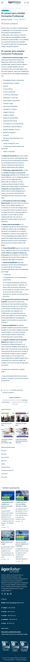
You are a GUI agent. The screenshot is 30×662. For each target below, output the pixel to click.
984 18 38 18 (11, 608)
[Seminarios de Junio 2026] (7, 417)
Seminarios (4, 477)
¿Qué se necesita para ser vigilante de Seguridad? (22, 544)
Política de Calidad (21, 659)
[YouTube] (11, 593)
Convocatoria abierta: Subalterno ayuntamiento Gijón (7, 441)
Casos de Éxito (5, 457)
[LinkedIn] (8, 593)
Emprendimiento (5, 467)
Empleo (3, 464)
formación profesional (17, 390)
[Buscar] (28, 2)
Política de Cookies (9, 659)
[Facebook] (2, 593)
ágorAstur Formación (6, 19)
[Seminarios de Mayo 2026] (22, 417)
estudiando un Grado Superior (11, 189)
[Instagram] (5, 593)
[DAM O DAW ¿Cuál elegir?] (7, 535)
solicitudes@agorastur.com (15, 603)
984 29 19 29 (11, 612)
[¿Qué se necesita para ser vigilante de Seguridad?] (22, 535)
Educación (5, 10)
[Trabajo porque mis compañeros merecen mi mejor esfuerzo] (7, 495)
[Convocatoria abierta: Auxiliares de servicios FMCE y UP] (22, 433)
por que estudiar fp (8, 392)
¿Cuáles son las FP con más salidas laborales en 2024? (21, 504)
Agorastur (4, 454)
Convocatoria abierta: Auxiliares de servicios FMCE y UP (21, 441)
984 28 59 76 (13, 619)
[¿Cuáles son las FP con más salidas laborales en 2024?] (22, 495)
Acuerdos (3, 450)
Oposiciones (4, 473)
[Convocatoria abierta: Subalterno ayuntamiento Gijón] (7, 433)
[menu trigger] (2, 2)
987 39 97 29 (10, 623)
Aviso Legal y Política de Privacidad (16, 658)
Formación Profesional (7, 470)
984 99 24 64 (12, 615)
